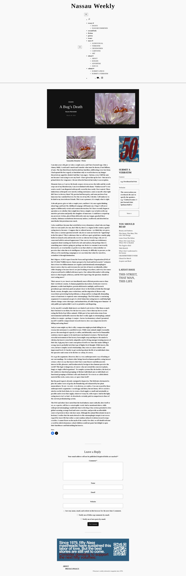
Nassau (81, 5)
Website (93, 502)
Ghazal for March (125, 258)
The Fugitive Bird (125, 245)
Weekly (104, 5)
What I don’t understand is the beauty (128, 252)
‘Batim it (129, 213)
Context (121, 177)
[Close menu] (86, 14)
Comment (93, 461)
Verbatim (122, 188)
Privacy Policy (72, 569)
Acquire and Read (125, 261)
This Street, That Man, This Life (128, 278)
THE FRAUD (123, 248)
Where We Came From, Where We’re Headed (127, 242)
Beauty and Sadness (126, 231)
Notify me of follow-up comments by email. (94, 515)
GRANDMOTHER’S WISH (128, 256)
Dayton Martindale (71, 111)
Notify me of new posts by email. (94, 519)
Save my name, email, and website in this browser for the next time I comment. (93, 511)
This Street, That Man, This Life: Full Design (128, 234)
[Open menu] (80, 47)
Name (93, 483)
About (66, 566)
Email (93, 492)
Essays (71, 102)
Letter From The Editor (127, 238)
